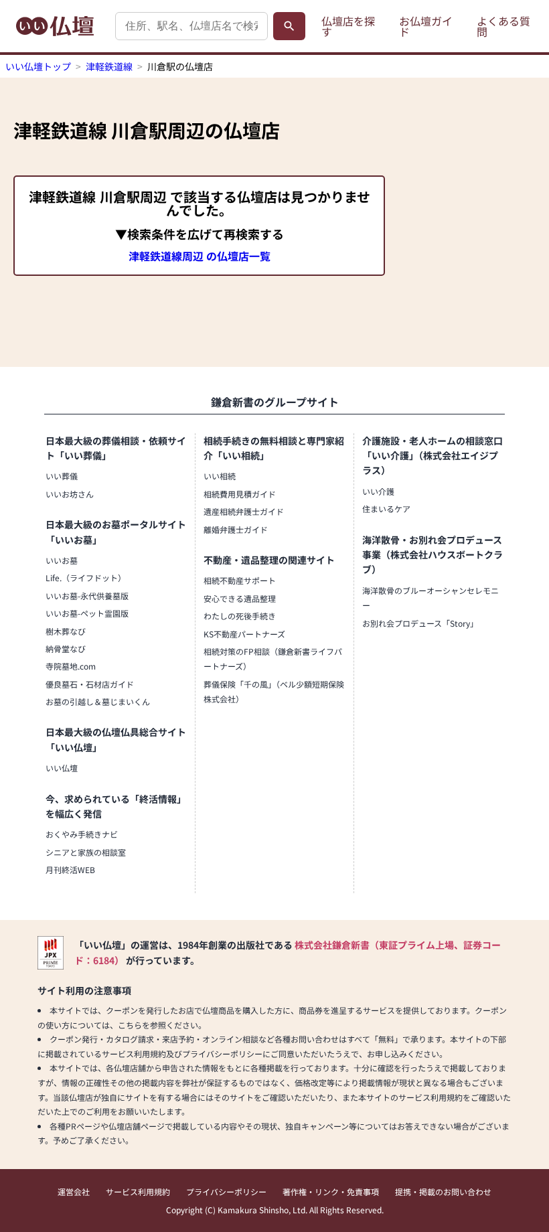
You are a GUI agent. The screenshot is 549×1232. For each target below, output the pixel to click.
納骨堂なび (66, 648)
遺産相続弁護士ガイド (244, 511)
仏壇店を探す (348, 26)
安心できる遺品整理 (240, 598)
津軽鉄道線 (109, 66)
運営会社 (74, 1191)
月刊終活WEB (70, 869)
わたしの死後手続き (240, 615)
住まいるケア (386, 508)
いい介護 (378, 491)
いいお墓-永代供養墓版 (87, 595)
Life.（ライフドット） (86, 577)
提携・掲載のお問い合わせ (443, 1191)
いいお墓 (62, 560)
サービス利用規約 (138, 1191)
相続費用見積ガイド (240, 493)
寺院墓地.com (71, 666)
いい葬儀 (62, 475)
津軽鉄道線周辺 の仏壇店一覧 (199, 256)
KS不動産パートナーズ (244, 633)
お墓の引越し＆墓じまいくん (98, 701)
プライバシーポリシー (226, 1191)
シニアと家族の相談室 (86, 852)
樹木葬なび (66, 631)
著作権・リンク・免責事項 (331, 1191)
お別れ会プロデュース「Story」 (420, 623)
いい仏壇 (62, 767)
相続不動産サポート (240, 580)
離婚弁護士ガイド (236, 529)
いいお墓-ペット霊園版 (87, 613)
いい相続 (220, 475)
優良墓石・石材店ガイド (90, 684)
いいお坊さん (70, 493)
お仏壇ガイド (426, 26)
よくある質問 (503, 26)
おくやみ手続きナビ (82, 834)
